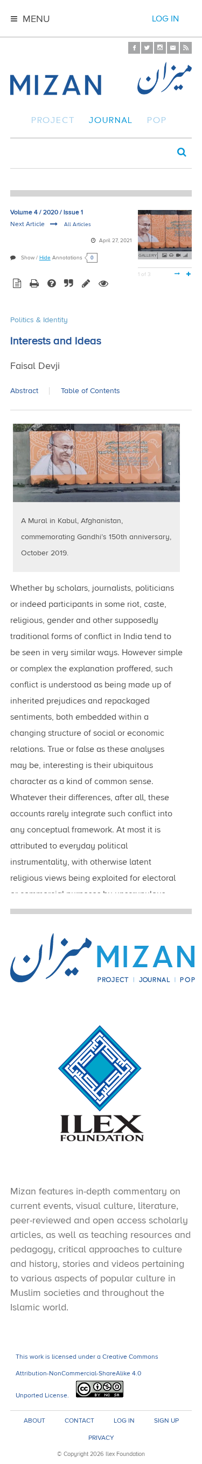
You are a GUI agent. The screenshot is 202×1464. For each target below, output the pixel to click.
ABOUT (34, 1421)
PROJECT (53, 121)
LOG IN (124, 1421)
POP (157, 121)
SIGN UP (166, 1421)
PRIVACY (101, 1438)
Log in (165, 18)
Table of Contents (90, 391)
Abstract (24, 391)
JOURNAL (111, 121)
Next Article (28, 224)
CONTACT (79, 1421)
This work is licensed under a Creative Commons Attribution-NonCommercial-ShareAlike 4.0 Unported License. (87, 1376)
